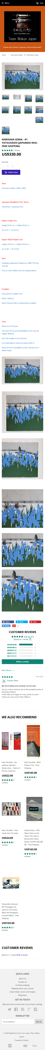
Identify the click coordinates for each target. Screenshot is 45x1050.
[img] (7, 677)
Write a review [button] (22, 661)
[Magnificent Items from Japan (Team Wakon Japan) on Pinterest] (22, 1010)
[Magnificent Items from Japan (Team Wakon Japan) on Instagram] (35, 1010)
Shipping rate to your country (22, 988)
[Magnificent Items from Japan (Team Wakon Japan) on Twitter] (9, 1010)
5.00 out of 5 (29, 636)
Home (4, 55)
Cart (41, 3)
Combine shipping (22, 985)
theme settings (36, 1004)
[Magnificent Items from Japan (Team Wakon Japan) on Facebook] (16, 1010)
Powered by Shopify (22, 1040)
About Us (22, 978)
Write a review (21, 955)
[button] (7, 150)
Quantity (5, 162)
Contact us (22, 982)
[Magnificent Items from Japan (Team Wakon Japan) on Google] (29, 1010)
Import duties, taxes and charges (22, 991)
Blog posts (22, 995)
